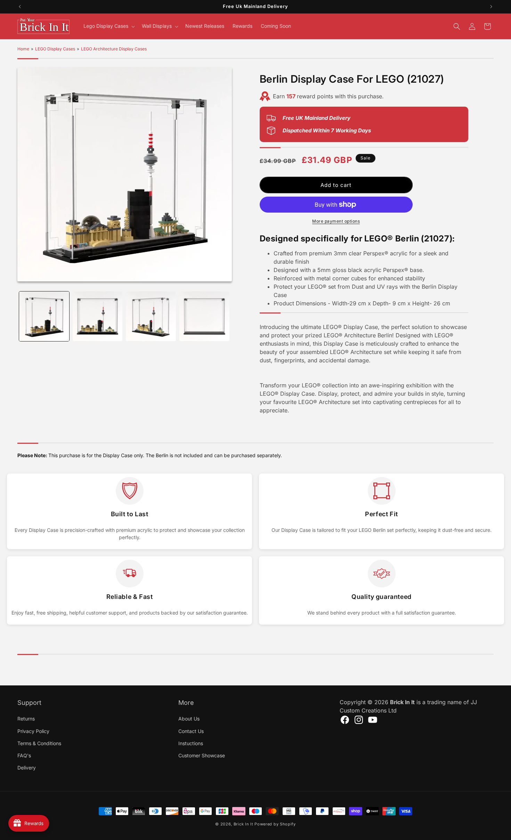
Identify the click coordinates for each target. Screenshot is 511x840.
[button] (108, 26)
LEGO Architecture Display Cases (114, 48)
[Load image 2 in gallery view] (98, 316)
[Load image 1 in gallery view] (44, 316)
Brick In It (243, 824)
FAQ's (24, 755)
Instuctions (190, 743)
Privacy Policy (33, 731)
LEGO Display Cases (55, 48)
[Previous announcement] (19, 6)
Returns (26, 719)
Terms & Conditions (39, 743)
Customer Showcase (201, 755)
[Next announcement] (491, 6)
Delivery (26, 767)
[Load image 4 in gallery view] (204, 316)
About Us (189, 719)
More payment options (336, 221)
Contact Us (191, 731)
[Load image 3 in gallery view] (151, 316)
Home (23, 48)
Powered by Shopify (275, 824)
